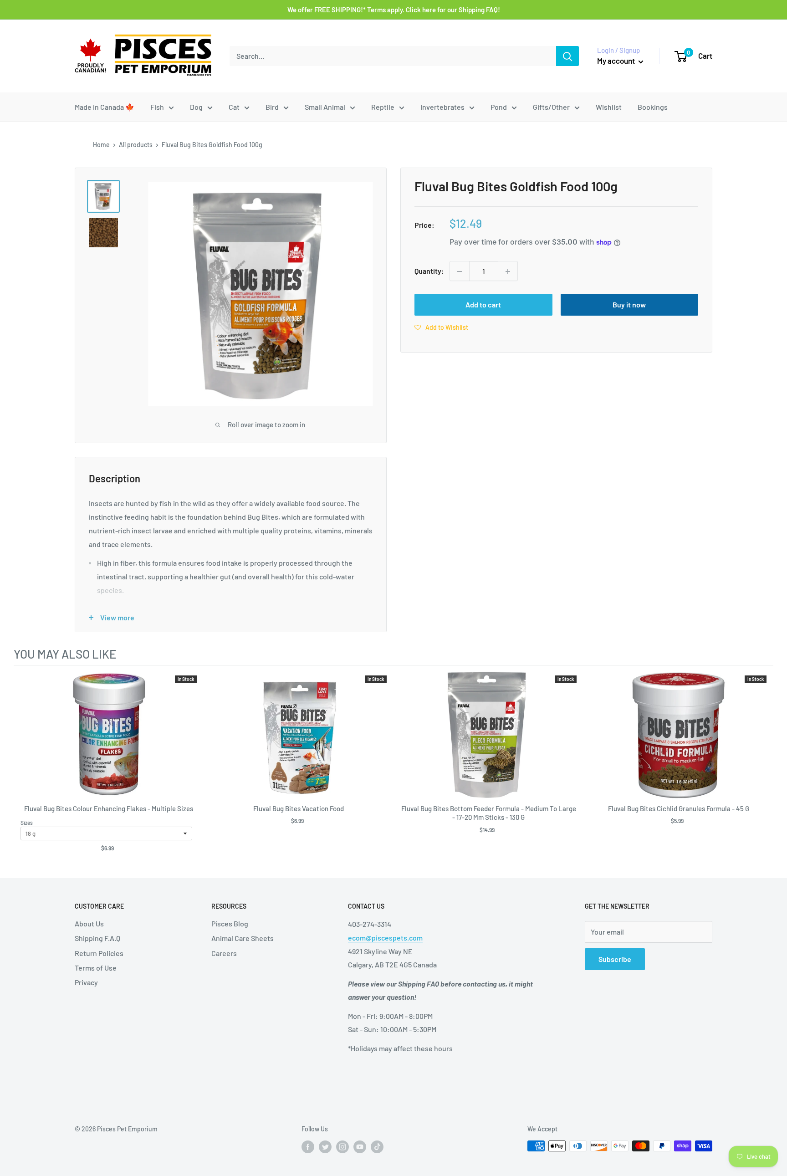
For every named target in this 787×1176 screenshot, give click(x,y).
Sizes (26, 822)
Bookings (653, 106)
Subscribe (614, 959)
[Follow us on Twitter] (325, 1146)
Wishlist (609, 106)
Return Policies (99, 953)
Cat (234, 106)
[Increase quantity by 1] (507, 271)
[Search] (567, 56)
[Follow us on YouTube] (359, 1146)
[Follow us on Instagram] (342, 1146)
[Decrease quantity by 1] (459, 271)
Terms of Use (96, 967)
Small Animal (325, 106)
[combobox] (393, 56)
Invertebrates (442, 106)
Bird (272, 106)
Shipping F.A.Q (97, 938)
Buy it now (629, 305)
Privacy (86, 982)
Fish (157, 106)
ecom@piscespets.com (385, 937)
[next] (764, 767)
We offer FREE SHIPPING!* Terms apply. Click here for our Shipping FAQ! (393, 9)
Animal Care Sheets (242, 938)
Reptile (382, 106)
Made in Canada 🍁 (104, 106)
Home (101, 144)
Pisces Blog (229, 923)
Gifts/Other (551, 106)
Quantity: (429, 271)
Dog (196, 106)
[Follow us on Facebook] (308, 1146)
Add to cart (483, 305)
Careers (224, 953)
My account (616, 60)
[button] (441, 327)
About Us (89, 923)
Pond (499, 106)
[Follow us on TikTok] (377, 1146)
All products (136, 144)
